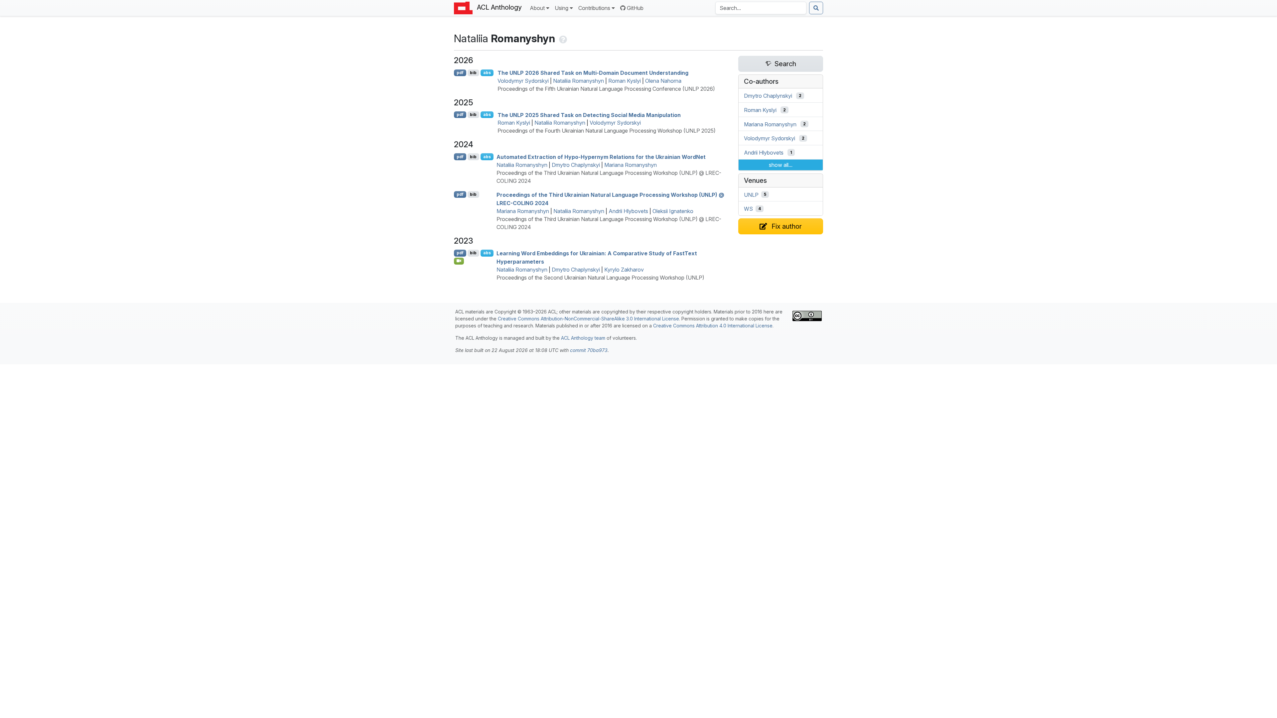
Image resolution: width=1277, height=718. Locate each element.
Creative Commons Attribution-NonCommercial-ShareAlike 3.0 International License (588, 318)
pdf (460, 72)
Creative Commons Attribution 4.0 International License (713, 325)
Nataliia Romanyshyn (578, 80)
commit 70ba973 (589, 350)
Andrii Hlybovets (628, 211)
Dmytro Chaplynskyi (576, 165)
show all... (780, 165)
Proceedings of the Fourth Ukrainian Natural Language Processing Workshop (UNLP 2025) (606, 130)
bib (473, 72)
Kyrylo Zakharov (624, 269)
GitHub (635, 8)
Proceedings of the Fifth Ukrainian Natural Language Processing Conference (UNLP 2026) (606, 88)
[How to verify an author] (562, 38)
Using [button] (561, 8)
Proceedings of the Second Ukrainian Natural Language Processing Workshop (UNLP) (600, 277)
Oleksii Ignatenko (672, 211)
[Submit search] (816, 8)
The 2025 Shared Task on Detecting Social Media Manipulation (589, 114)
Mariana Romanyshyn (630, 165)
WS (748, 208)
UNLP (751, 194)
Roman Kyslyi (624, 80)
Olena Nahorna (663, 80)
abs (487, 72)
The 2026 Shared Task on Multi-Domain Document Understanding (592, 72)
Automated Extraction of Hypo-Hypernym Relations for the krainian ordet (601, 157)
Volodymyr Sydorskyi (523, 80)
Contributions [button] (594, 8)
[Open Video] (459, 261)
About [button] (537, 8)
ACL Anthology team (583, 338)
